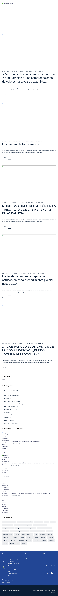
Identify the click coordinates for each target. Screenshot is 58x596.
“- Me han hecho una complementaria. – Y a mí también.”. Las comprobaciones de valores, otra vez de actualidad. (28, 78)
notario (37, 537)
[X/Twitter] (47, 573)
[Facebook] (43, 573)
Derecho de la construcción (12, 404)
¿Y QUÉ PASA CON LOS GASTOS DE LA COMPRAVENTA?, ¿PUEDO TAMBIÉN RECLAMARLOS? (28, 350)
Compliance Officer (8, 528)
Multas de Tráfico (9, 415)
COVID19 (5, 531)
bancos (53, 521)
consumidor (41, 528)
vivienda (24, 543)
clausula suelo (19, 524)
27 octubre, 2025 (15, 495)
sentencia (28, 540)
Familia (17, 534)
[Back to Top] (55, 593)
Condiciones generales (38, 590)
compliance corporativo (40, 524)
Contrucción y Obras (10, 393)
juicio (22, 537)
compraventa (31, 528)
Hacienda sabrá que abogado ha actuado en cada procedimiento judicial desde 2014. (27, 280)
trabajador (51, 540)
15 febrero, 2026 (15, 443)
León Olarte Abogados (15, 590)
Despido (19, 531)
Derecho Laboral (9, 409)
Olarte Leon (29, 71)
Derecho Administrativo (11, 395)
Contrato (48, 528)
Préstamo (50, 537)
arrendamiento (38, 521)
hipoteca (42, 534)
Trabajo (5, 543)
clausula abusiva (7, 524)
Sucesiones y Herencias (11, 423)
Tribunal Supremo (14, 543)
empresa (33, 531)
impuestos (6, 537)
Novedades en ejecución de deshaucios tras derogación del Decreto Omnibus (33, 463)
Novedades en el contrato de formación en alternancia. (26, 441)
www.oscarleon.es (6, 582)
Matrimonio (30, 537)
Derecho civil (8, 398)
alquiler (30, 521)
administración (22, 521)
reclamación (20, 540)
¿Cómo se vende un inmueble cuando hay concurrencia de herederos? (31, 493)
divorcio (26, 531)
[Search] (54, 379)
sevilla (44, 540)
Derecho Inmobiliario (10, 406)
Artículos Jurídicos (17, 71)
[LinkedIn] (52, 573)
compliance (28, 524)
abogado (5, 521)
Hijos (36, 534)
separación (37, 540)
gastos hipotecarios (27, 534)
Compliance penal (21, 528)
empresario (41, 531)
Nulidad (43, 537)
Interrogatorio (15, 537)
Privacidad (47, 590)
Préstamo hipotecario (9, 540)
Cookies (53, 592)
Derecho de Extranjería (11, 401)
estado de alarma (7, 534)
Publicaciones (8, 420)
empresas (49, 531)
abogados (12, 521)
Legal (53, 590)
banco (46, 521)
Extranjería (7, 412)
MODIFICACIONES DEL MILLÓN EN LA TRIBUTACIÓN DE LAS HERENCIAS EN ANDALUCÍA (29, 209)
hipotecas (49, 534)
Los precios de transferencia (20, 144)
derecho (13, 531)
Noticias (6, 417)
